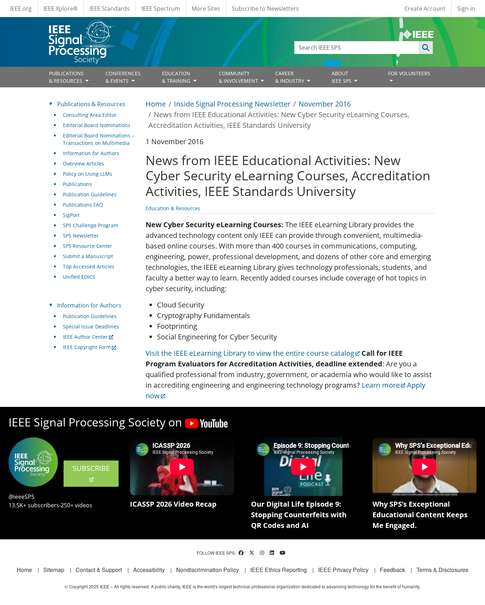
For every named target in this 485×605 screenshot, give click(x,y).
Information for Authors (91, 153)
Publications (77, 184)
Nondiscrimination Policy (207, 570)
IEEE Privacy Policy (343, 570)
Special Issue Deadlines (91, 326)
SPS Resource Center (87, 245)
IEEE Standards (109, 8)
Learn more (381, 385)
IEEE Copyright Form (87, 347)
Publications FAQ (83, 204)
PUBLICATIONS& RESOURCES (66, 77)
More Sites (206, 8)
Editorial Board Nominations (96, 125)
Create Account (425, 8)
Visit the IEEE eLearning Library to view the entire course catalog (250, 353)
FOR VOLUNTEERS (409, 73)
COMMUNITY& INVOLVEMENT (239, 77)
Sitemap (53, 570)
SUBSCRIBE (91, 468)
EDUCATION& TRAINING (177, 77)
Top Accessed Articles (88, 266)
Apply (426, 47)
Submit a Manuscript (88, 256)
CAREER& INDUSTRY (290, 77)
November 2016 (325, 104)
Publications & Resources (91, 104)
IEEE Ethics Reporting (278, 570)
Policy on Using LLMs (87, 173)
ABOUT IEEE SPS (342, 77)
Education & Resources (173, 208)
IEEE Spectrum (160, 8)
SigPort (71, 215)
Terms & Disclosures (442, 570)
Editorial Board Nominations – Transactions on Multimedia (98, 139)
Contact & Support (99, 570)
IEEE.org (21, 8)
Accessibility (149, 570)
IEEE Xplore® (60, 8)
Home (156, 104)
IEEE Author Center (85, 336)
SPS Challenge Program (90, 225)
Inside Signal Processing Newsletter (232, 104)
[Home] (81, 26)
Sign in (466, 8)
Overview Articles (83, 163)
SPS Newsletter (81, 235)
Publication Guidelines (89, 194)
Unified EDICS (79, 276)
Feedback (392, 570)
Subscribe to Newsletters (265, 8)
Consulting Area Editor (89, 114)
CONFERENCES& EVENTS (123, 77)
